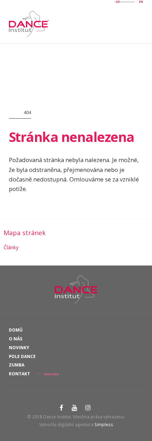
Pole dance (22, 356)
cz (118, 2)
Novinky (19, 347)
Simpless (103, 424)
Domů (16, 330)
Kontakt (19, 373)
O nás (15, 338)
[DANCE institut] (30, 23)
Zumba (16, 365)
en (141, 2)
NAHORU (51, 374)
